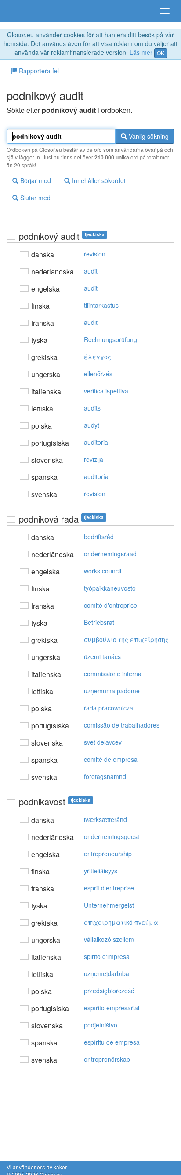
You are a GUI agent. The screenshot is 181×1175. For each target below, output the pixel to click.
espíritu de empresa (112, 1042)
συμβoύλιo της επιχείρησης (126, 639)
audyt (91, 425)
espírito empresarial (111, 1007)
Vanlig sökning (148, 136)
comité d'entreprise (110, 605)
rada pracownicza (108, 707)
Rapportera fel (38, 70)
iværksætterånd (105, 819)
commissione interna (112, 673)
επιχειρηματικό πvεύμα (121, 922)
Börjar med (34, 180)
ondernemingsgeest (111, 836)
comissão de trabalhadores (121, 725)
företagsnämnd (105, 776)
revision (94, 253)
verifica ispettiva (106, 390)
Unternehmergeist (109, 905)
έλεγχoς (97, 356)
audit (91, 271)
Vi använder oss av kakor (37, 1167)
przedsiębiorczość (109, 990)
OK (160, 53)
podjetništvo (100, 1024)
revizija (93, 459)
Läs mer (141, 52)
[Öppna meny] (164, 11)
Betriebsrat (99, 622)
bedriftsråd (99, 536)
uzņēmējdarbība (106, 973)
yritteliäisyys (100, 870)
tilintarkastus (101, 305)
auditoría (96, 476)
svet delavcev (103, 742)
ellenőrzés (98, 373)
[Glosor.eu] (22, 11)
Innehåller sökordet (98, 180)
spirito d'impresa (107, 956)
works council (102, 570)
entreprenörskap (107, 1059)
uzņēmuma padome (112, 690)
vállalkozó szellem (109, 939)
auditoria (96, 442)
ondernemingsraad (110, 553)
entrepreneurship (108, 853)
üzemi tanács (102, 656)
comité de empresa (111, 759)
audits (92, 408)
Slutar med (34, 197)
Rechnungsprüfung (110, 339)
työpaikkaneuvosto (110, 588)
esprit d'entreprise (109, 887)
